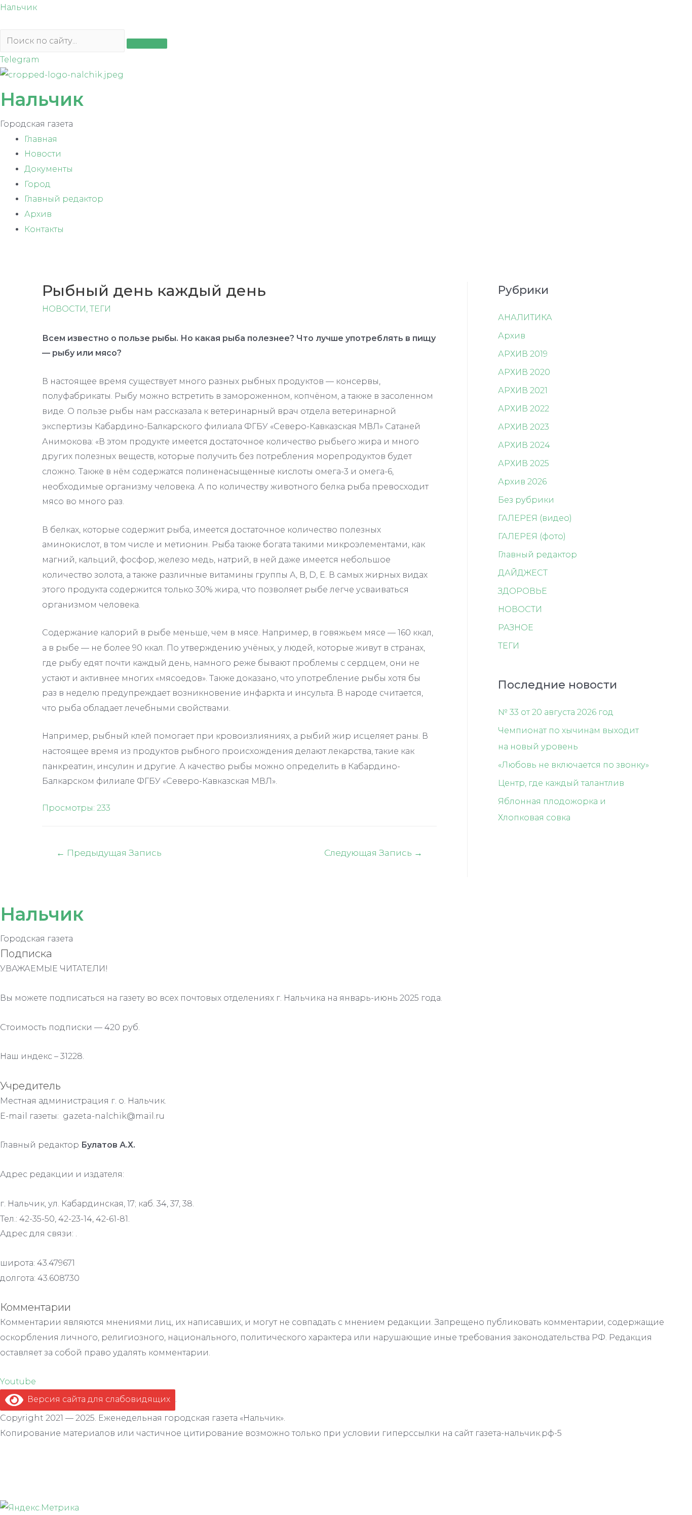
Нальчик (18, 7)
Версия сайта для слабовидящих (96, 1399)
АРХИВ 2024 (524, 445)
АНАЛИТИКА (525, 317)
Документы (48, 169)
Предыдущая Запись (109, 852)
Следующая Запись (373, 852)
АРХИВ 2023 (523, 427)
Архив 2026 (522, 481)
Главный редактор (63, 199)
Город (37, 184)
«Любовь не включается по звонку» (573, 765)
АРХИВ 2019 (523, 354)
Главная (40, 139)
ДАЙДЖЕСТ (523, 573)
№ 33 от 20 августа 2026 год (555, 712)
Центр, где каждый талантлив (561, 783)
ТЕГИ (100, 309)
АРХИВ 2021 (523, 390)
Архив (38, 214)
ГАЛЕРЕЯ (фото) (532, 536)
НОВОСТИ (64, 309)
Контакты (44, 229)
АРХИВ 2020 (524, 372)
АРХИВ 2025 (523, 463)
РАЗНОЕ (515, 627)
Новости (42, 154)
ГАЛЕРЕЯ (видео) (535, 518)
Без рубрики (526, 500)
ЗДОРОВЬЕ (522, 591)
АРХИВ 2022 (523, 408)
